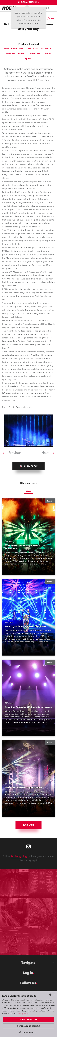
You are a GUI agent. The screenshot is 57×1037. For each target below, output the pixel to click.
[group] (28, 466)
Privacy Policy (22, 1013)
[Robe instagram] (28, 847)
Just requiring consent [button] (28, 1026)
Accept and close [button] (28, 1019)
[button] (28, 1032)
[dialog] (28, 1014)
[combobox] (50, 994)
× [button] (54, 995)
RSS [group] (52, 18)
